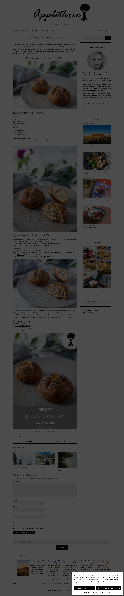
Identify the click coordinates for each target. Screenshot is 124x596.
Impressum (109, 592)
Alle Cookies (84, 588)
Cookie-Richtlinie (88, 592)
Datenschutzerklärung (99, 592)
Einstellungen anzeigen (108, 588)
